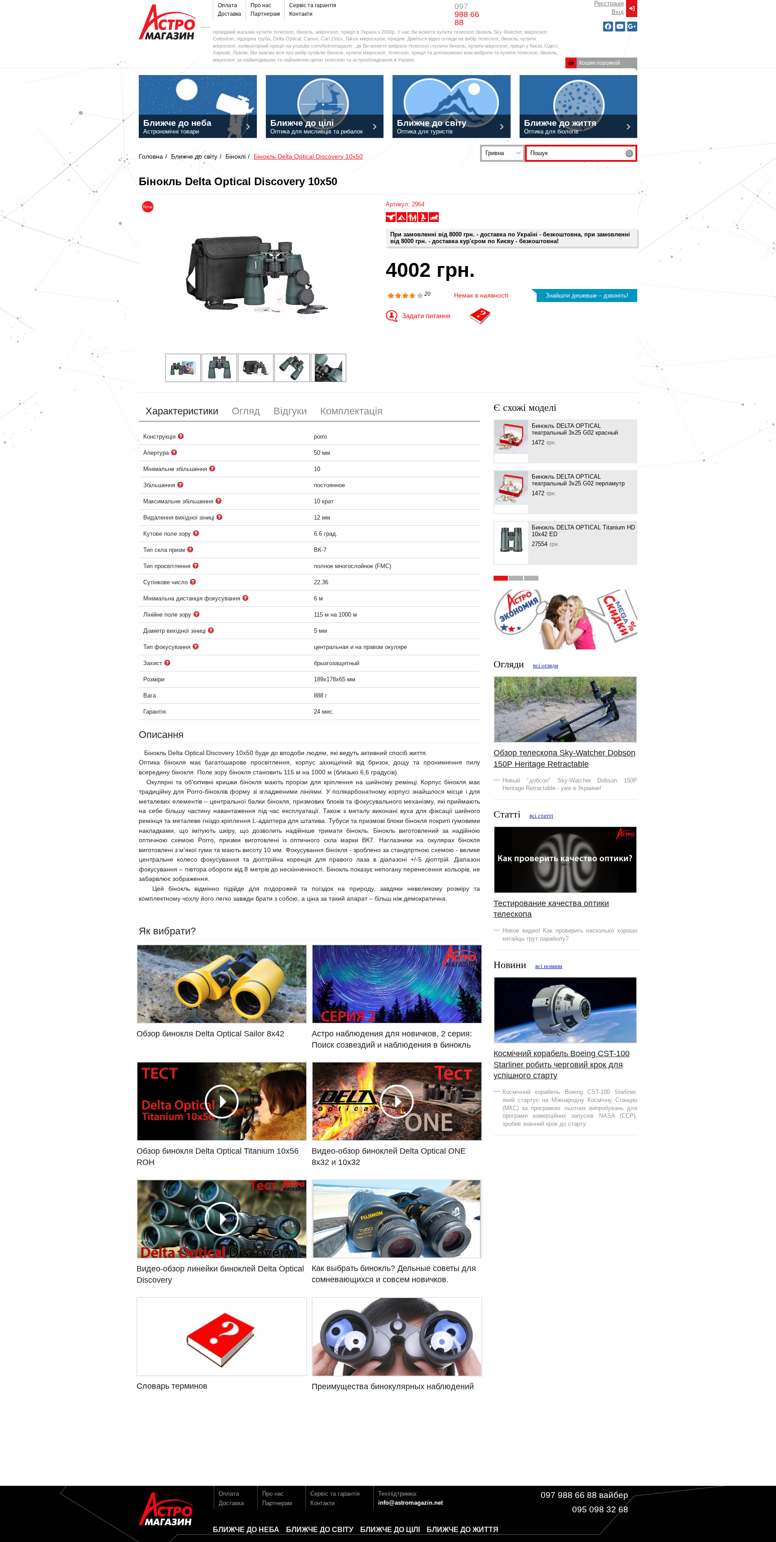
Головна (151, 156)
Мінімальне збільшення (212, 469)
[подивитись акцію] (565, 619)
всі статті (541, 816)
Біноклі (235, 156)
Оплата (227, 5)
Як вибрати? (167, 931)
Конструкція (181, 436)
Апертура (174, 452)
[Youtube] (620, 26)
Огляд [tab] (246, 411)
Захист (167, 663)
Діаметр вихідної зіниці (211, 630)
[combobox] (502, 153)
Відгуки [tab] (290, 411)
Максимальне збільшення (219, 501)
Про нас (261, 5)
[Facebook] (608, 26)
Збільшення (180, 485)
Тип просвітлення (196, 566)
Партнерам (265, 14)
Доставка (229, 14)
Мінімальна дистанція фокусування (245, 598)
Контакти (301, 14)
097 (466, 14)
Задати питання (426, 316)
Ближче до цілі (390, 1529)
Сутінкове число (193, 582)
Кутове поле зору (196, 533)
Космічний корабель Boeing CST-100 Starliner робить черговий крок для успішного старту (562, 1064)
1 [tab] (501, 578)
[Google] (632, 26)
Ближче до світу (194, 156)
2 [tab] (516, 578)
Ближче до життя (462, 1529)
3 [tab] (531, 578)
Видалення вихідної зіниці (219, 517)
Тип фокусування (196, 647)
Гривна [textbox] (494, 153)
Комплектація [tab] (351, 411)
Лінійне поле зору (197, 614)
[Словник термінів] (480, 316)
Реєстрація (609, 3)
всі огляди (545, 665)
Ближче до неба (246, 1529)
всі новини (548, 966)
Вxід (618, 12)
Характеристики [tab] (182, 411)
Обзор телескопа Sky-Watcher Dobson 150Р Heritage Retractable (564, 758)
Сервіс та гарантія (312, 5)
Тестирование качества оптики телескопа (551, 909)
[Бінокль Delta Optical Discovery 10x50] (255, 275)
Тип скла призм (190, 550)
